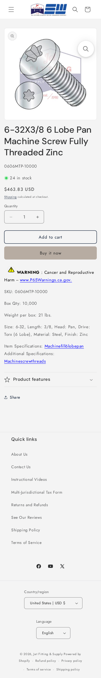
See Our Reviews (26, 517)
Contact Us (21, 467)
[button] (11, 9)
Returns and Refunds (29, 505)
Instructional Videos (29, 479)
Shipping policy (68, 669)
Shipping (10, 197)
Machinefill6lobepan (64, 346)
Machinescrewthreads (25, 361)
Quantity (11, 206)
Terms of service (39, 669)
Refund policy (45, 660)
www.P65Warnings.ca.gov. (46, 280)
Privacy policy (71, 660)
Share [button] (15, 397)
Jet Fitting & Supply (48, 654)
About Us (19, 454)
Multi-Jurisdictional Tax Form (36, 492)
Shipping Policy (25, 530)
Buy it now (50, 253)
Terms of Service (26, 542)
